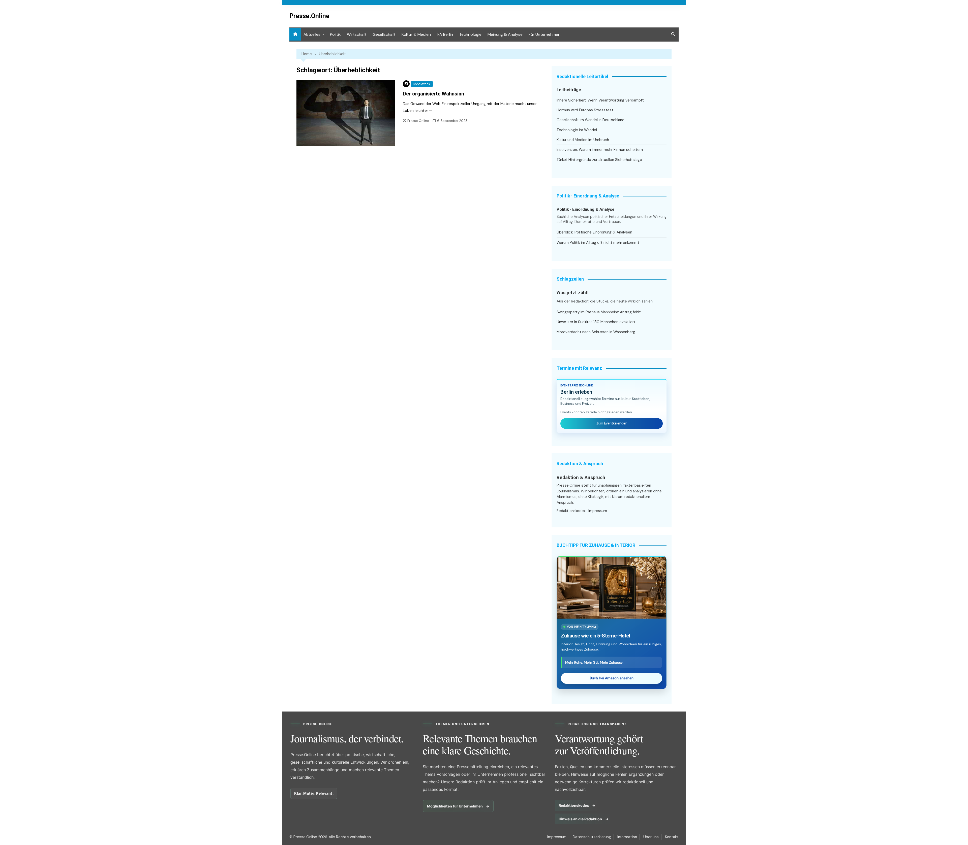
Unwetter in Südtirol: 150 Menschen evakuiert (596, 321)
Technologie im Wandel (577, 129)
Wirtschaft (357, 34)
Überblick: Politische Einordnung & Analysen (594, 232)
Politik (335, 34)
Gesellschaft (384, 34)
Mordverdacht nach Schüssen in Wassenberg (596, 331)
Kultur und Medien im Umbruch (583, 139)
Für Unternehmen (544, 34)
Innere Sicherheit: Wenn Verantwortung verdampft (600, 100)
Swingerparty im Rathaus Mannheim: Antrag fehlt (599, 312)
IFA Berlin (445, 34)
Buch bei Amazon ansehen (611, 678)
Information (627, 836)
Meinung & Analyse (505, 34)
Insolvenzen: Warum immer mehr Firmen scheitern (600, 149)
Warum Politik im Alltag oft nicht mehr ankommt (598, 242)
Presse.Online (309, 16)
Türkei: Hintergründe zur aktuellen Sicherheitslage (599, 159)
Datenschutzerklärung (592, 836)
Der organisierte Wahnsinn (433, 94)
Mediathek (421, 84)
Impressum (597, 511)
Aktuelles (312, 34)
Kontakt (672, 836)
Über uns (651, 836)
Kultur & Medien (416, 34)
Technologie (470, 34)
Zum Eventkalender (611, 423)
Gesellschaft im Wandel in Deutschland (590, 119)
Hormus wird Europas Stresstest (585, 110)
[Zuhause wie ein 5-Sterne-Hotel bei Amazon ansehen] (611, 588)
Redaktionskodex (571, 511)
